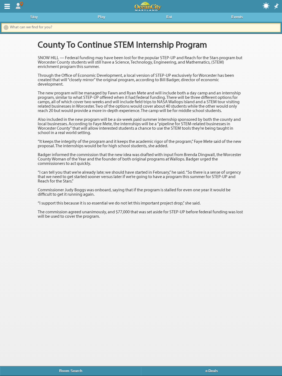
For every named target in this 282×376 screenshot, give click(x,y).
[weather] (266, 5)
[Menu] (6, 5)
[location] (19, 5)
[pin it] (276, 6)
